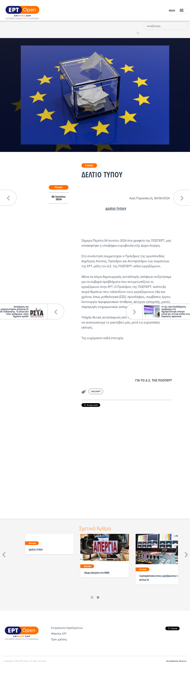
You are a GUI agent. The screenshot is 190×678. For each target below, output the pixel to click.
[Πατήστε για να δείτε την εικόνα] (95, 95)
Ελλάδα (89, 165)
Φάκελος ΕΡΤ (59, 633)
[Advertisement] (126, 457)
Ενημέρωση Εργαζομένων (67, 628)
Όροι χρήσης (59, 639)
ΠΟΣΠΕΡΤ (96, 391)
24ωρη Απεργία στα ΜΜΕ (96, 572)
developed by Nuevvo (176, 661)
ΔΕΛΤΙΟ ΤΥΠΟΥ (36, 549)
